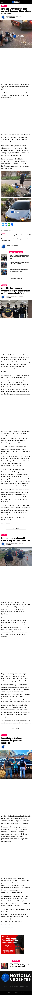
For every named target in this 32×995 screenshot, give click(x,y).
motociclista (24, 229)
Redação (9, 297)
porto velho (5, 230)
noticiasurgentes (11, 17)
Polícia (11, 987)
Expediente (22, 987)
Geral (27, 987)
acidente (17, 229)
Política (16, 987)
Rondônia (12, 230)
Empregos (6, 987)
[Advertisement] (16, 66)
